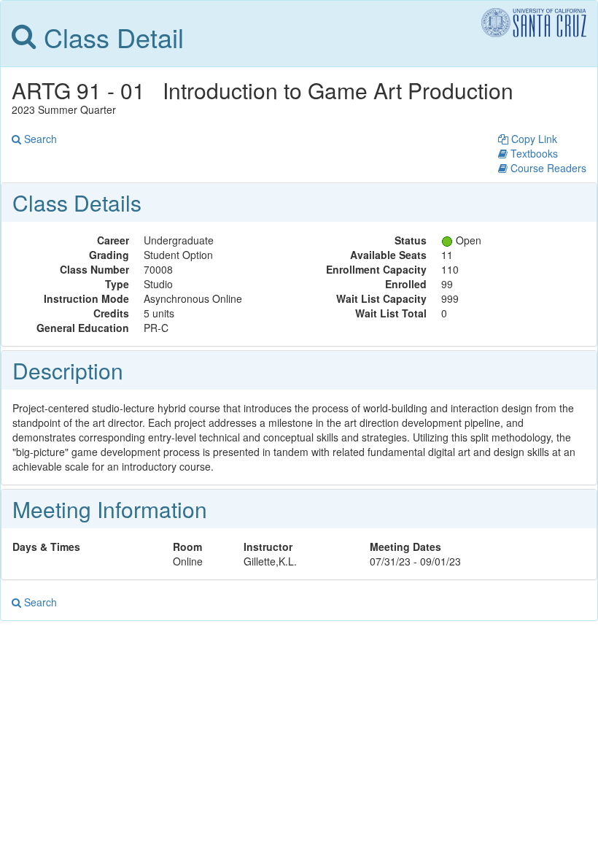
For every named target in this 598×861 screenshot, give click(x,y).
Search (39, 138)
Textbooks (533, 153)
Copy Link (532, 138)
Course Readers (547, 168)
